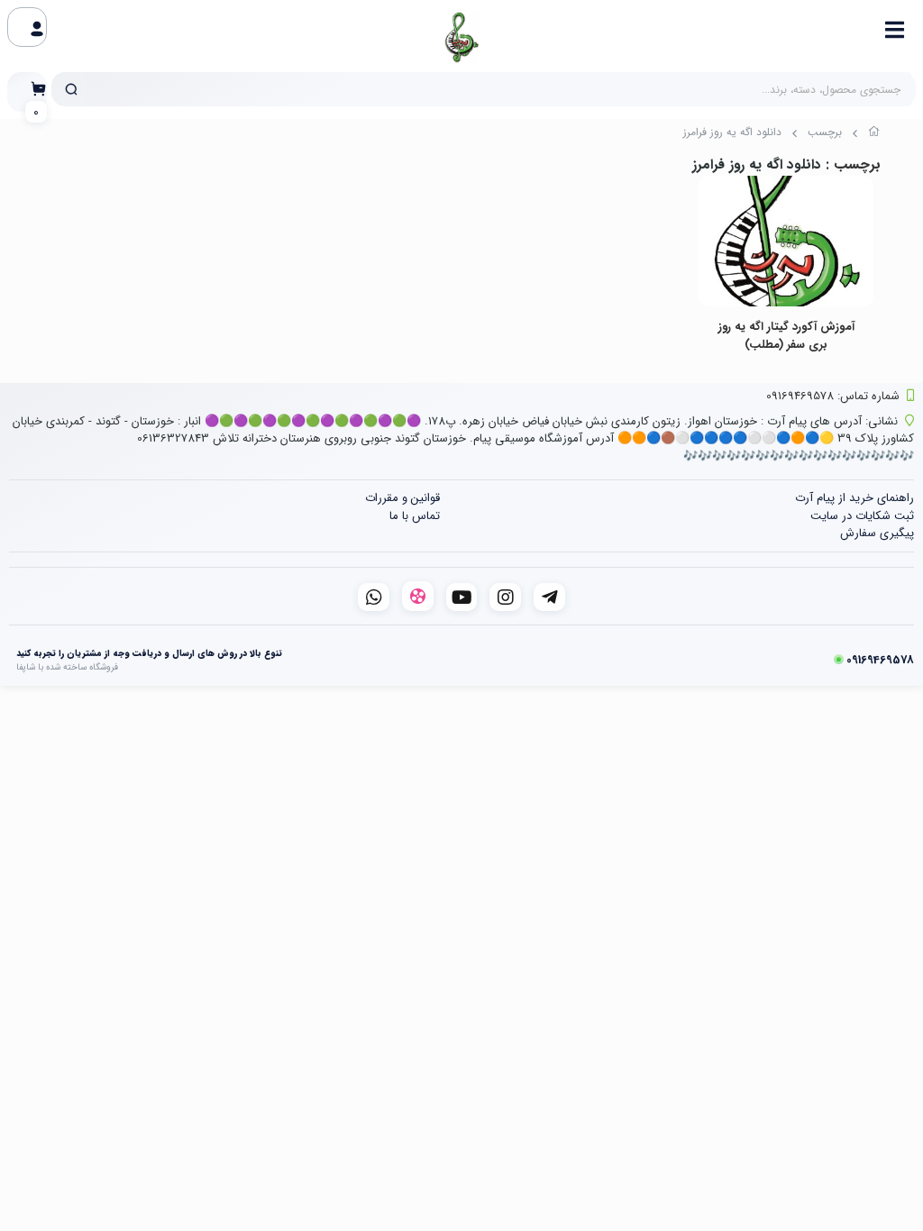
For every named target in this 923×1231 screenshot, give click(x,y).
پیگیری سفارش (877, 533)
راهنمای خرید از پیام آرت (854, 497)
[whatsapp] (373, 597)
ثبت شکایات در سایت (862, 515)
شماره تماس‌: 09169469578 (833, 396)
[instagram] (505, 597)
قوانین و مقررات (402, 497)
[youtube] (462, 597)
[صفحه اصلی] (874, 134)
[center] (71, 89)
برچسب (825, 132)
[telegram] (549, 597)
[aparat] (418, 596)
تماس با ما (414, 515)
